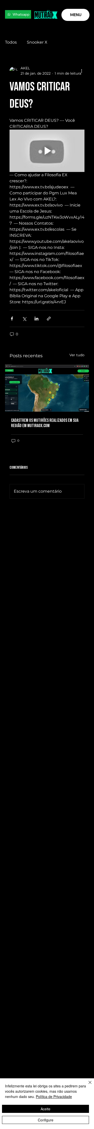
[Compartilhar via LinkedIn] (36, 318)
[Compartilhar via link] (48, 318)
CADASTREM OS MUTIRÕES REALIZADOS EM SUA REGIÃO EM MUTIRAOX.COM (44, 423)
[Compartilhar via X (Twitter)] (24, 318)
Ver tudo (76, 355)
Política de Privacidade (54, 1096)
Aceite (45, 1108)
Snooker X (37, 42)
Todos (11, 42)
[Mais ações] (81, 71)
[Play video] (47, 151)
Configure (45, 1119)
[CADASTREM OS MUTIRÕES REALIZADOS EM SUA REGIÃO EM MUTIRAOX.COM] (47, 388)
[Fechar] (87, 1085)
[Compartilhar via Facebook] (12, 318)
